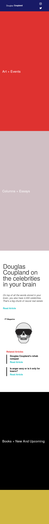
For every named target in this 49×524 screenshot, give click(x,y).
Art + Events (11, 71)
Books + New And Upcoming (23, 441)
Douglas (14, 5)
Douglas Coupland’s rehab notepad (24, 357)
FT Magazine (10, 319)
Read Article (9, 308)
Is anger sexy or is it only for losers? (25, 370)
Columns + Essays (16, 191)
